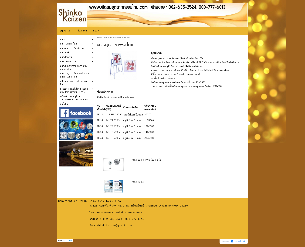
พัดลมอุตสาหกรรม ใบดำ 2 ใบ (146, 160)
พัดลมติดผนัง (138, 182)
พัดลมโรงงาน (108, 37)
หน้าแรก (99, 37)
